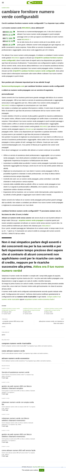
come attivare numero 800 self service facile (18, 450)
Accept (41, 470)
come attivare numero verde (13, 351)
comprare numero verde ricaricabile (16, 343)
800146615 (26, 28)
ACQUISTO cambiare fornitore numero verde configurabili (34, 71)
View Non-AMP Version (38, 467)
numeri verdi (5, 7)
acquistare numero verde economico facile (39, 299)
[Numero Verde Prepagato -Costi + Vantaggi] (34, 2)
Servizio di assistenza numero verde (15, 372)
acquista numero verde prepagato (31, 220)
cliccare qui (29, 129)
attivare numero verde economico (15, 358)
